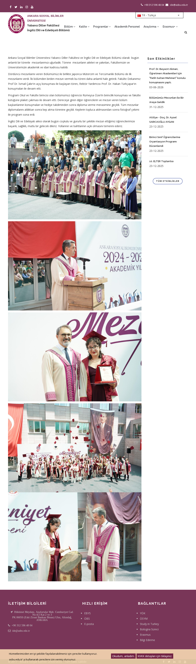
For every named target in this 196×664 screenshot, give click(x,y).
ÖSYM (144, 618)
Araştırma (150, 26)
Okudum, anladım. (123, 656)
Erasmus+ (169, 26)
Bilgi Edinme (147, 640)
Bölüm (68, 26)
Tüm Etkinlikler (167, 181)
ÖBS (87, 618)
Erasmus (145, 634)
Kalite (83, 26)
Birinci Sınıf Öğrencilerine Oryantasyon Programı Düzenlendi (164, 142)
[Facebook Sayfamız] (11, 7)
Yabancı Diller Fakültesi (43, 25)
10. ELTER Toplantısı (161, 161)
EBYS (87, 613)
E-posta (89, 624)
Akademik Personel (127, 26)
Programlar (101, 26)
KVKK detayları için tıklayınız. (155, 656)
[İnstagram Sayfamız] (27, 7)
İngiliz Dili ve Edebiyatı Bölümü (48, 30)
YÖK (142, 613)
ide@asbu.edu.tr (21, 630)
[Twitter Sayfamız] (16, 7)
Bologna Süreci (149, 629)
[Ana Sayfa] (16, 20)
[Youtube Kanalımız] (32, 7)
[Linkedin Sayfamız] (22, 7)
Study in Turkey (149, 624)
